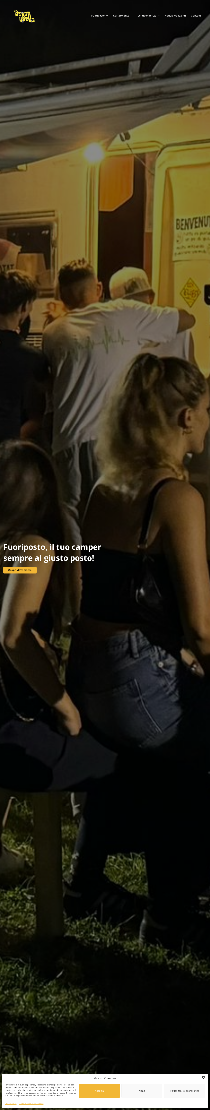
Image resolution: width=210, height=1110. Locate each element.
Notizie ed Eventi (175, 15)
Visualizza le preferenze (184, 1090)
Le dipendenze (146, 15)
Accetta (99, 1090)
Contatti (196, 15)
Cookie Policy (11, 1104)
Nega (142, 1090)
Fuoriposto (98, 15)
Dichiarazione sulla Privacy (31, 1104)
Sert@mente (121, 15)
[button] (203, 1078)
